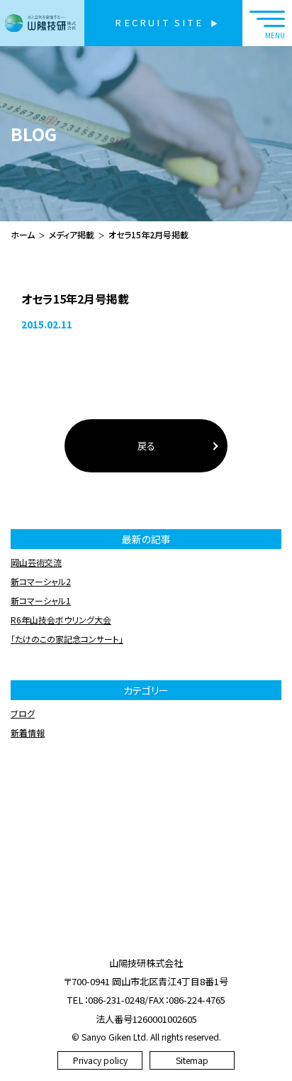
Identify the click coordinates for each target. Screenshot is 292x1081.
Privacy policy (100, 1060)
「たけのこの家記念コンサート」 (67, 639)
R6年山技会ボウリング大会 (61, 620)
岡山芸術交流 (36, 562)
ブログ (23, 713)
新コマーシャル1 (41, 600)
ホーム (23, 234)
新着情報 (28, 732)
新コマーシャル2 (41, 581)
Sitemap (192, 1060)
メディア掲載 (71, 234)
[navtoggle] (267, 23)
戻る (146, 446)
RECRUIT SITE (159, 22)
